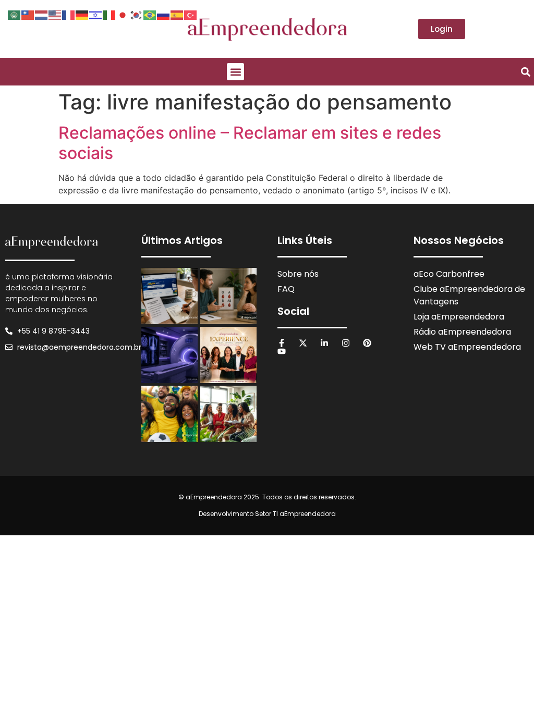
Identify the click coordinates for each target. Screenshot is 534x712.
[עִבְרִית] (96, 14)
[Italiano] (109, 14)
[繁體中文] (28, 14)
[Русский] (164, 14)
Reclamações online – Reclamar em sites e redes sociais (249, 142)
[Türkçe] (191, 14)
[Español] (177, 14)
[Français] (69, 14)
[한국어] (136, 14)
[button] (235, 71)
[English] (55, 14)
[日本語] (123, 14)
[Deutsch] (82, 14)
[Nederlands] (41, 14)
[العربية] (14, 14)
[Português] (150, 14)
